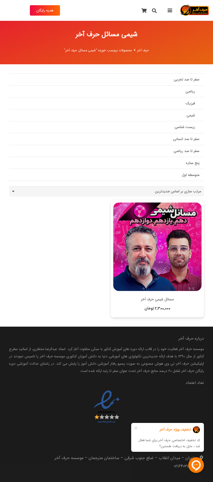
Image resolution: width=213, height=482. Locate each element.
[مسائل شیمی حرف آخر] (157, 246)
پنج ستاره (192, 163)
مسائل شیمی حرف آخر (157, 299)
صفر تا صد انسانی (186, 139)
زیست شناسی (185, 127)
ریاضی (190, 91)
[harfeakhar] (194, 10)
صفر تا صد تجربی (186, 79)
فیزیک (190, 103)
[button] (169, 10)
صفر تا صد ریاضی (186, 151)
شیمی (191, 115)
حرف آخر (143, 50)
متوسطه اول (190, 175)
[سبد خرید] (144, 10)
